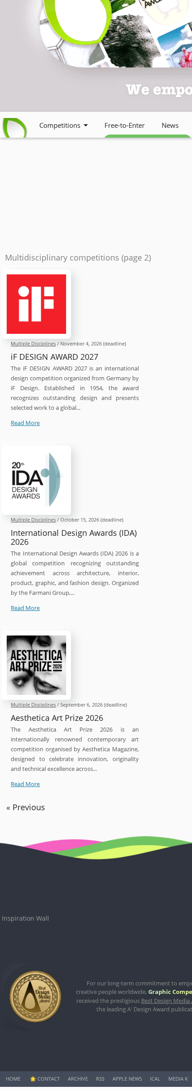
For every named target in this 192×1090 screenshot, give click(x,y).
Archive (78, 1078)
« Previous (25, 807)
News (170, 125)
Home (13, 1078)
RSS (100, 1078)
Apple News (127, 1078)
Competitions (59, 125)
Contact (49, 1078)
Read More (25, 423)
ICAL (155, 1078)
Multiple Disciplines (33, 343)
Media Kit (180, 1078)
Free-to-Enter (124, 125)
